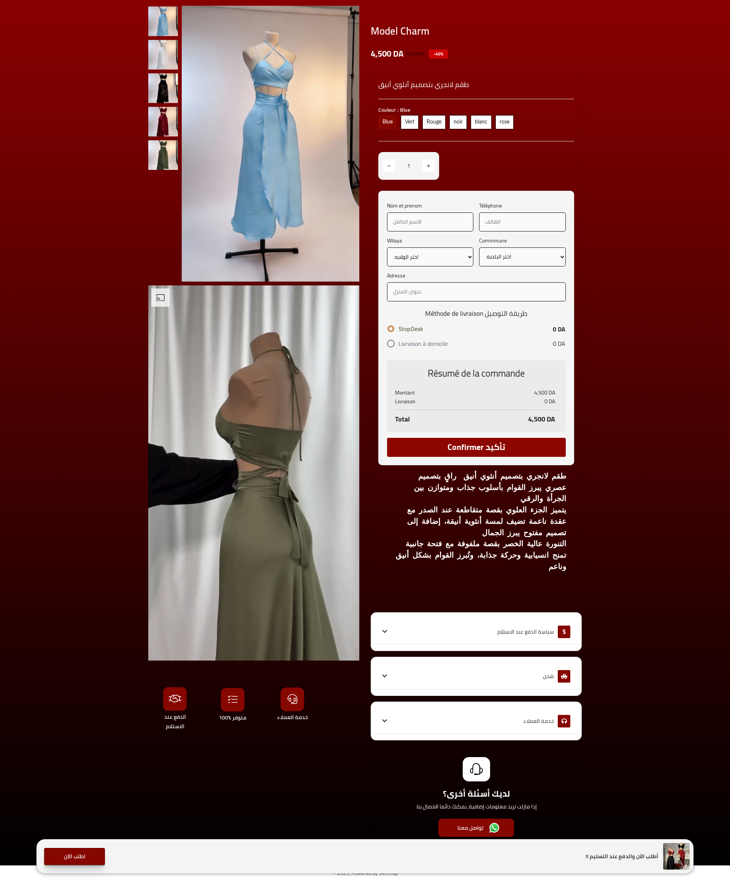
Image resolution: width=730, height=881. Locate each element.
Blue (387, 122)
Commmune (493, 241)
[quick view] (347, 17)
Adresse (396, 276)
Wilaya (394, 241)
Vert (409, 122)
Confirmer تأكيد (476, 447)
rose (504, 122)
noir (458, 122)
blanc (481, 122)
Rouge (434, 122)
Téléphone (490, 206)
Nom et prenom (404, 206)
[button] (74, 856)
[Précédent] (195, 143)
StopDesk (410, 328)
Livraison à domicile (423, 343)
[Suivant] (346, 143)
